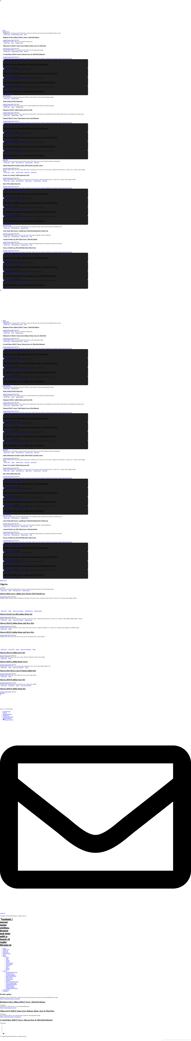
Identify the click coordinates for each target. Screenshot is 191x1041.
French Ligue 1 (9, 979)
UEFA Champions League (12, 981)
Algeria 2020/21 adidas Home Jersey (14, 662)
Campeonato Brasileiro (11, 984)
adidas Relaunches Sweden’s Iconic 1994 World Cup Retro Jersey (23, 165)
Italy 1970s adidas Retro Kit (11, 184)
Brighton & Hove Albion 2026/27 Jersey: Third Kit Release (21, 37)
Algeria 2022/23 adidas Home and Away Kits (17, 632)
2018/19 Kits (48, 58)
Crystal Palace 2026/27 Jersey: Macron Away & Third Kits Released (24, 54)
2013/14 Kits (15, 58)
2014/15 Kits (22, 58)
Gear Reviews (6, 989)
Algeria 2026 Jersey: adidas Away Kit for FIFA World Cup (22, 594)
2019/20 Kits (55, 58)
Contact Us (5, 991)
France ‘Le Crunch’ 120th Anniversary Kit (16, 175)
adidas (7, 957)
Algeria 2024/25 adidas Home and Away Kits (17, 623)
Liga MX (8, 980)
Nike (7, 959)
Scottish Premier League (11, 988)
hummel (8, 965)
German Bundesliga (10, 975)
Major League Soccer (11, 976)
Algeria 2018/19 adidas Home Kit (13, 689)
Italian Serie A (9, 977)
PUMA (7, 960)
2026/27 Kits (6, 949)
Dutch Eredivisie (10, 985)
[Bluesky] (3, 1034)
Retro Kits (5, 950)
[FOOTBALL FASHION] (44, 14)
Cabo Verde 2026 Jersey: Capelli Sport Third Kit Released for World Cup (25, 231)
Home (1, 580)
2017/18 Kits (42, 58)
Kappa (7, 969)
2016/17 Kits (35, 58)
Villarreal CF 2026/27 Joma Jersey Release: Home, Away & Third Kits (24, 46)
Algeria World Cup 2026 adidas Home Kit (16, 614)
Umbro (7, 961)
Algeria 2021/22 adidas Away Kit (12, 653)
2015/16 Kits (28, 58)
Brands (4, 956)
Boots (4, 955)
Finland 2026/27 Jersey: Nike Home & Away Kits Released (21, 118)
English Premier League (11, 972)
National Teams (6, 953)
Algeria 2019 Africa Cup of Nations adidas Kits (18, 671)
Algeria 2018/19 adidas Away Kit (12, 680)
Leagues (5, 971)
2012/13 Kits (8, 58)
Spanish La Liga (10, 973)
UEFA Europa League (11, 983)
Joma (7, 967)
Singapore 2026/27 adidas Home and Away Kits (17, 110)
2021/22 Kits (69, 58)
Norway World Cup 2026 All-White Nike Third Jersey (19, 248)
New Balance (9, 964)
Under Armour (9, 963)
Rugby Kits (5, 952)
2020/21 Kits (62, 58)
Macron (8, 968)
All (3, 58)
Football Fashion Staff (8, 40)
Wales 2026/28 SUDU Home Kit (12, 101)
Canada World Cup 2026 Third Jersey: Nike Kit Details (20, 239)
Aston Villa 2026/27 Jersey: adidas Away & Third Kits (23, 91)
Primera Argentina (10, 987)
